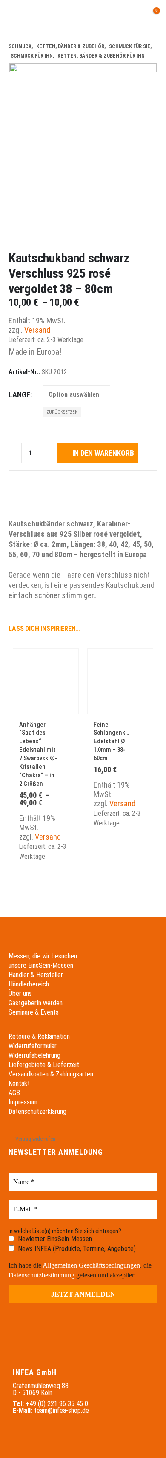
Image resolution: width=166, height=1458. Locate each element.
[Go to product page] (45, 681)
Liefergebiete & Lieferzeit (44, 1065)
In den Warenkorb (103, 453)
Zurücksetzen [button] (62, 412)
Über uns (20, 993)
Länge (19, 394)
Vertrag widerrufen (35, 1139)
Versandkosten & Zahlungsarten (51, 1074)
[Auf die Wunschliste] (67, 725)
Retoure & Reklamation (39, 1036)
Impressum (23, 1102)
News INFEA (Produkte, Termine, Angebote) (76, 1249)
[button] (15, 15)
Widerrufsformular (33, 1046)
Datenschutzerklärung (37, 1111)
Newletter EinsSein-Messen (54, 1239)
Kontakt (19, 1083)
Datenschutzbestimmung (41, 1275)
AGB (14, 1093)
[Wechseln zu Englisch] (90, 14)
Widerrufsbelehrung (34, 1055)
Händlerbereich (29, 984)
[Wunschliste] (131, 15)
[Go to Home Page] (11, 37)
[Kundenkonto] (112, 15)
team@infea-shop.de (61, 1410)
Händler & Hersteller (36, 975)
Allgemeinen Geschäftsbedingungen (91, 1265)
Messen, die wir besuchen (43, 956)
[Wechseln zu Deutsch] (74, 14)
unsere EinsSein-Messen (41, 965)
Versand (37, 329)
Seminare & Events (34, 1012)
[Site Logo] (39, 15)
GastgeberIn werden (36, 1003)
